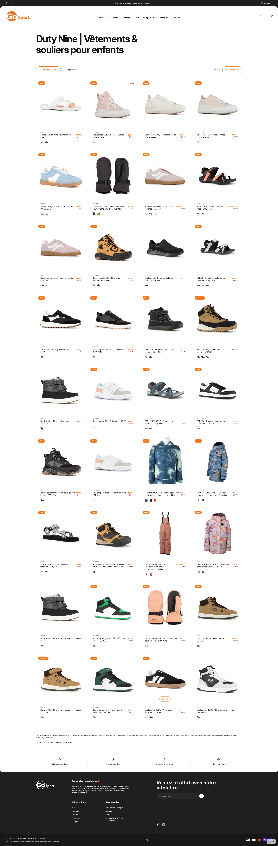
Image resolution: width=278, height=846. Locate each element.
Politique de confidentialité (27, 841)
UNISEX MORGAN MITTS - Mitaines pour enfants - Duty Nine (161, 639)
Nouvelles (76, 811)
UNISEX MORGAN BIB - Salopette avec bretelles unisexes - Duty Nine (156, 566)
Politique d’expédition (53, 841)
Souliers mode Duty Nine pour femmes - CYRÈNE (158, 711)
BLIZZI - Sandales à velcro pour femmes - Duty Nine (211, 279)
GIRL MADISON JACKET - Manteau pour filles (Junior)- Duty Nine (213, 565)
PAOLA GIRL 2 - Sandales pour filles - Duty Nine (211, 207)
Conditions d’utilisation (41, 841)
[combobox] (267, 3)
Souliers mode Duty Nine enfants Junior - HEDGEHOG (107, 711)
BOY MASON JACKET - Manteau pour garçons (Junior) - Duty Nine (212, 494)
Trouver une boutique (114, 808)
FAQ (107, 815)
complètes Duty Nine (62, 742)
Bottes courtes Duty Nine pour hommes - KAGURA (106, 279)
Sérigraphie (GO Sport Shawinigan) (114, 819)
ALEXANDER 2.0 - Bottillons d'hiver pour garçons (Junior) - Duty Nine (109, 565)
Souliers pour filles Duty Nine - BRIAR (109, 421)
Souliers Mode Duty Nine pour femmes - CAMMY (158, 207)
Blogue (75, 822)
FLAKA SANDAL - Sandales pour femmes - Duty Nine (55, 565)
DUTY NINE (43, 132)
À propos (76, 808)
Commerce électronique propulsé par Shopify (31, 838)
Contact (108, 811)
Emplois (75, 815)
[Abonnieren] (201, 796)
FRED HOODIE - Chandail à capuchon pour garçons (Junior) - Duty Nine (162, 494)
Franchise (76, 818)
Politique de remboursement (12, 841)
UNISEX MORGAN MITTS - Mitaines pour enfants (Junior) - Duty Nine (109, 207)
